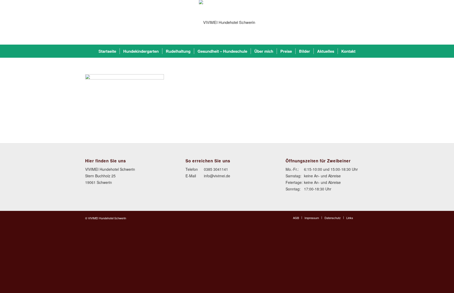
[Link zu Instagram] (365, 217)
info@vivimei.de (217, 175)
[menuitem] (107, 51)
